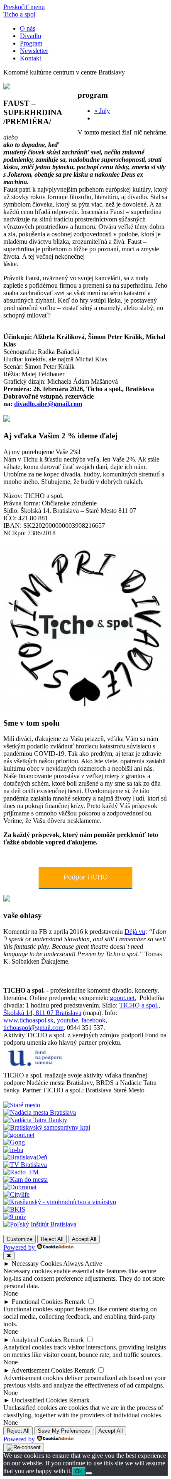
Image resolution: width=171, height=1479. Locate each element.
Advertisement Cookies (42, 1370)
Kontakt (30, 58)
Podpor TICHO (85, 877)
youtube (67, 1020)
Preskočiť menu (24, 6)
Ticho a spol (19, 14)
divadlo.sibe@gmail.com (48, 403)
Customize (19, 1239)
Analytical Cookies (36, 1339)
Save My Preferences (64, 1431)
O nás (27, 28)
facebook (93, 1020)
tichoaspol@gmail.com (33, 1027)
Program (31, 43)
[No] (89, 1473)
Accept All (84, 1239)
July (102, 110)
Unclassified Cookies (39, 1400)
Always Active (82, 1263)
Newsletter (34, 50)
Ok (78, 1471)
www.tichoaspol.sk (28, 1020)
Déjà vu (135, 931)
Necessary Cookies (37, 1263)
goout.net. (123, 997)
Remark (74, 1301)
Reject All (52, 1239)
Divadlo (30, 35)
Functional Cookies (37, 1301)
